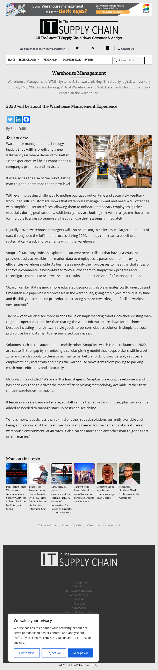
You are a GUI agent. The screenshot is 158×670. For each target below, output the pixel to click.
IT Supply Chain (48, 525)
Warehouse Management (103, 525)
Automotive (79, 608)
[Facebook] (108, 48)
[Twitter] (78, 48)
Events (89, 60)
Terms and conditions (79, 590)
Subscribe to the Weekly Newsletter (44, 49)
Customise (27, 653)
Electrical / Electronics (79, 612)
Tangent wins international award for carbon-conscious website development (84, 494)
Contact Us (127, 49)
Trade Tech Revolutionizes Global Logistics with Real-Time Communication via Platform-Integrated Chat (38, 498)
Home (11, 60)
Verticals (49, 60)
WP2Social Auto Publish (71, 665)
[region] (53, 638)
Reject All (54, 653)
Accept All (80, 653)
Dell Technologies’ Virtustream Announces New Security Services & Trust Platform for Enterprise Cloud (16, 498)
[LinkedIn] (93, 48)
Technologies (27, 60)
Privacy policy (79, 582)
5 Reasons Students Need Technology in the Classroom (129, 492)
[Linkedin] (18, 119)
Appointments (79, 595)
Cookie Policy (79, 586)
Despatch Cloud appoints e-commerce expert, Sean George (107, 492)
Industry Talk (72, 60)
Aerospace (79, 603)
